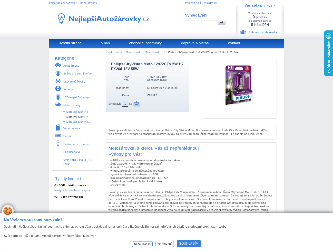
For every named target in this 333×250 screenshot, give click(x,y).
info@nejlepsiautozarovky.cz (72, 190)
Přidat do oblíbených (62, 2)
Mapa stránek (88, 2)
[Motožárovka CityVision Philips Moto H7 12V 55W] (239, 111)
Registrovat (210, 2)
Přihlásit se (192, 2)
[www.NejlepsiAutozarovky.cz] (103, 18)
